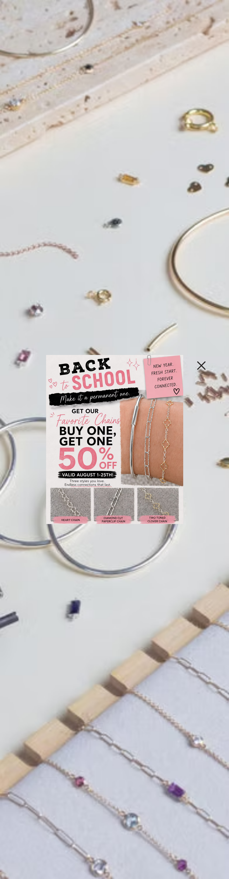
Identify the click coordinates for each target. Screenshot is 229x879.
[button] (201, 365)
